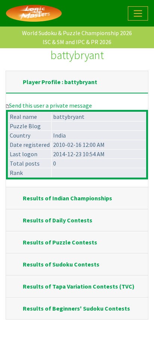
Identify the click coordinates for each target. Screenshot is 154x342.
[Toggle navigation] (138, 13)
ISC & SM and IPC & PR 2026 (77, 42)
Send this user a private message (50, 105)
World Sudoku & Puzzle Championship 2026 (77, 33)
